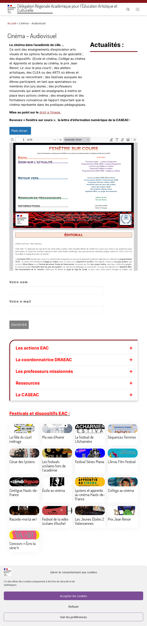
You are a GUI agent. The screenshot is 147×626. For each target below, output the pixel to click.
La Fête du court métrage (20, 439)
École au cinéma (53, 490)
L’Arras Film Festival (122, 461)
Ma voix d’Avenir (53, 437)
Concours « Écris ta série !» (22, 545)
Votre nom (18, 282)
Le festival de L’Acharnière (84, 439)
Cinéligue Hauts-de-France (23, 492)
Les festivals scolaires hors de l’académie (54, 466)
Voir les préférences (73, 617)
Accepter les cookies (73, 596)
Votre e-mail (20, 301)
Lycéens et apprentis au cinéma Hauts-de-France (90, 494)
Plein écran (19, 131)
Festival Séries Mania (89, 461)
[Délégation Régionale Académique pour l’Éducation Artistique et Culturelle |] (11, 8)
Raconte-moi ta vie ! (23, 519)
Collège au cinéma (121, 490)
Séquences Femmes (122, 437)
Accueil (11, 23)
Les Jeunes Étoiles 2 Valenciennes (89, 521)
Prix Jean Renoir (119, 519)
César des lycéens (22, 461)
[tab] (75, 348)
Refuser (73, 606)
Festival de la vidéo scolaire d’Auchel (55, 521)
